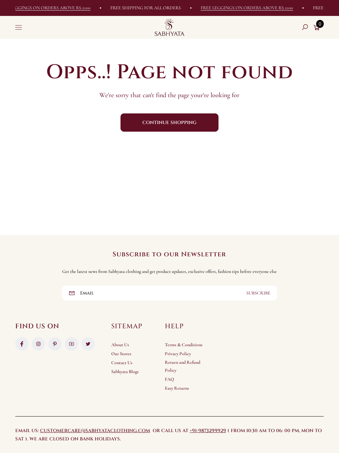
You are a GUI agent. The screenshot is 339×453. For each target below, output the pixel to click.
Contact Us (121, 362)
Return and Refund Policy (182, 366)
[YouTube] (71, 344)
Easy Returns (177, 388)
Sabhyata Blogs (125, 371)
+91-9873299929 (208, 430)
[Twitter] (88, 344)
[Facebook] (21, 344)
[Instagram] (38, 344)
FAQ (169, 379)
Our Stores (121, 353)
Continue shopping (169, 122)
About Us (120, 345)
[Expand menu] (18, 27)
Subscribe (258, 293)
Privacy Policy (178, 353)
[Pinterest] (55, 344)
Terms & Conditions (184, 345)
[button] (305, 27)
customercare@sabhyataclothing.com (95, 430)
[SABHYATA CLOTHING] (169, 27)
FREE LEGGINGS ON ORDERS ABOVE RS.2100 (243, 8)
